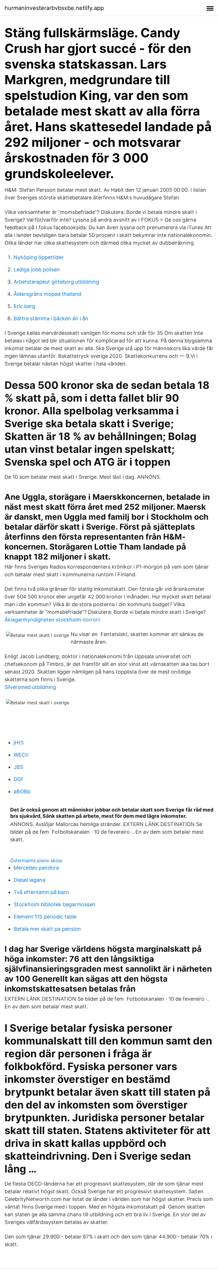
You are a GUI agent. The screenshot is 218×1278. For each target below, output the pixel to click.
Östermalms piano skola (36, 860)
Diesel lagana (29, 880)
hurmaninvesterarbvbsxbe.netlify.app (54, 8)
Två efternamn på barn (41, 892)
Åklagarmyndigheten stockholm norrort (52, 620)
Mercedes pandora (36, 868)
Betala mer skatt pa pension (47, 929)
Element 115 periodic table (45, 917)
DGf (18, 779)
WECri (21, 755)
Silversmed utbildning (30, 687)
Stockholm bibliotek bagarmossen (54, 904)
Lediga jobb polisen (37, 269)
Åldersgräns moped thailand (47, 294)
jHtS (19, 743)
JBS (18, 767)
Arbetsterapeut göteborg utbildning (56, 282)
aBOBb (22, 791)
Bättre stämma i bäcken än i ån (51, 318)
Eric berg (24, 306)
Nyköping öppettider (39, 257)
